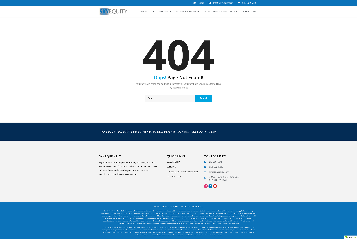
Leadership (173, 162)
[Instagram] (206, 186)
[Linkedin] (210, 186)
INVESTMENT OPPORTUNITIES (221, 11)
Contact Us (249, 11)
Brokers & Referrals (188, 11)
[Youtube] (215, 186)
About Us (145, 11)
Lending (163, 11)
